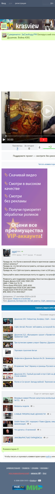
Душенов (11, 301)
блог (44, 473)
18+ (51, 3)
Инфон (33, 481)
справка (34, 468)
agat (14, 251)
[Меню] (4, 26)
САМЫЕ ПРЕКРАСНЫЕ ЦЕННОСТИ (30, 414)
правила (25, 468)
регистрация (20, 3)
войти (48, 457)
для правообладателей (19, 473)
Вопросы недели (21, 406)
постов (30, 255)
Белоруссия (21, 301)
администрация (13, 468)
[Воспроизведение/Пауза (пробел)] (4, 139)
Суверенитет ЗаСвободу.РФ (22, 34)
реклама (44, 468)
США (43, 301)
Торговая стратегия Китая (25, 350)
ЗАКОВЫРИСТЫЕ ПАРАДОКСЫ (28, 438)
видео (19, 255)
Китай (30, 301)
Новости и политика (21, 299)
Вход (4, 3)
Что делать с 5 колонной (25, 430)
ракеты (37, 301)
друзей (39, 255)
